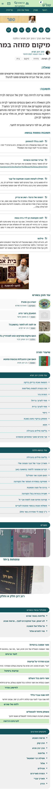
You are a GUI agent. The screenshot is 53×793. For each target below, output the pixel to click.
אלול (42, 763)
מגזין (35, 10)
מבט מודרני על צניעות (38, 661)
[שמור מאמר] (28, 30)
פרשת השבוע (38, 738)
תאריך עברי (39, 778)
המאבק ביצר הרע (27, 313)
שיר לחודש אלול (37, 631)
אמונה (32, 363)
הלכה (16, 38)
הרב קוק (41, 743)
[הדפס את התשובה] (41, 30)
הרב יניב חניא (38, 748)
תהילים (41, 768)
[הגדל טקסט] (21, 30)
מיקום (26, 58)
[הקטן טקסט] (15, 30)
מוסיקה (32, 306)
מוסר (33, 317)
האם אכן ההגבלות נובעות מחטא (19, 359)
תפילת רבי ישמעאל (36, 758)
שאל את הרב (23, 10)
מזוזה (36, 58)
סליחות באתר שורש (35, 615)
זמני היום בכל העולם (39, 678)
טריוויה (9, 10)
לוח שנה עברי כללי (39, 695)
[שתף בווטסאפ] (47, 30)
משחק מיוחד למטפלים (37, 711)
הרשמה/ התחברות (22, 3)
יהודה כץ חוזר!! (28, 302)
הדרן (42, 783)
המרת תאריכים (37, 773)
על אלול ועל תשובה (36, 626)
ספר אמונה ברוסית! (39, 644)
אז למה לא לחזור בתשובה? (22, 324)
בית (18, 58)
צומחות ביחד (11, 559)
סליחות (41, 753)
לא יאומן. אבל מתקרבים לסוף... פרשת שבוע (24, 621)
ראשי (44, 10)
